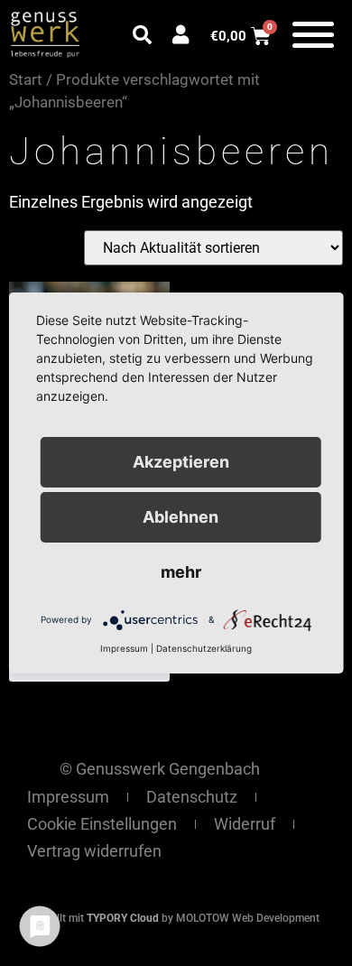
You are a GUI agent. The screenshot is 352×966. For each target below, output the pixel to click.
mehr (181, 571)
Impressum (68, 796)
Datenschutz (191, 796)
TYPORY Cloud (123, 918)
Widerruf (244, 823)
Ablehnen (180, 516)
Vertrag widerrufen (94, 850)
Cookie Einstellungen (102, 823)
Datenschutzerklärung (204, 648)
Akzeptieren (181, 461)
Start (25, 79)
